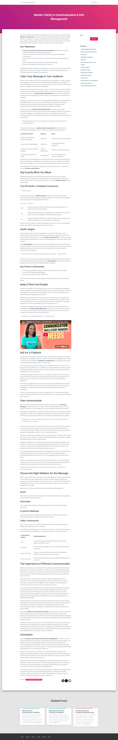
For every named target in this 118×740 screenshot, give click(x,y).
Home (22, 737)
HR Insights (83, 59)
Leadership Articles (85, 67)
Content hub (94, 2)
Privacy (33, 737)
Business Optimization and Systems (89, 51)
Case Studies (84, 54)
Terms (38, 737)
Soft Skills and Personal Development (33, 679)
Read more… (39, 722)
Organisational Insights (86, 75)
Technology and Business (86, 83)
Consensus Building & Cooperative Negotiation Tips (84, 711)
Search (81, 35)
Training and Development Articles (88, 85)
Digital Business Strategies (87, 57)
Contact (27, 737)
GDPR (49, 737)
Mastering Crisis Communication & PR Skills (31, 711)
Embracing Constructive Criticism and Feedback (56, 711)
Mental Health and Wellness (87, 72)
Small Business (84, 77)
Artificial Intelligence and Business (88, 49)
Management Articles (85, 70)
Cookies (44, 737)
